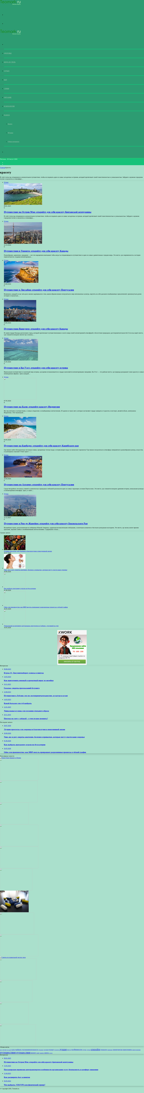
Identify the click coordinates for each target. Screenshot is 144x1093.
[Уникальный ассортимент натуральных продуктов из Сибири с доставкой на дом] (14, 624)
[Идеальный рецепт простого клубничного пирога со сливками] (19, 846)
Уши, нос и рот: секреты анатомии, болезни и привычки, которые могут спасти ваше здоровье (35, 570)
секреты (42, 1053)
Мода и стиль (9, 62)
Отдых (7, 71)
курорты (56, 1050)
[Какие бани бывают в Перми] (10, 758)
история (46, 1050)
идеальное (40, 1050)
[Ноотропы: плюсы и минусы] (14, 912)
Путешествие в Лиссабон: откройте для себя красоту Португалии (39, 290)
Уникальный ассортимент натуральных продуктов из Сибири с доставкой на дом (31, 626)
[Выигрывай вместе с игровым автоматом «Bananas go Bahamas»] (14, 1023)
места (69, 1050)
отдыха (88, 1050)
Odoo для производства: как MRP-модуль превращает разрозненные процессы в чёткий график (36, 607)
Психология (9, 106)
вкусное (5, 1050)
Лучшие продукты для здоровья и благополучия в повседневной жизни (28, 551)
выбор (13, 1050)
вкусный (9, 1049)
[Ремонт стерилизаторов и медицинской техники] (18, 1045)
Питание (7, 97)
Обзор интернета (13, 141)
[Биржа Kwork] (18, 979)
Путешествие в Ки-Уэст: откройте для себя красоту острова (36, 367)
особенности (76, 1049)
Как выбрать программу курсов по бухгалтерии (20, 588)
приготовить (127, 1050)
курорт (51, 1050)
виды (1, 1049)
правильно (109, 1050)
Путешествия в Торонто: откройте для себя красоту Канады (36, 251)
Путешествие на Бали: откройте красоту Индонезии (32, 406)
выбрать (18, 1050)
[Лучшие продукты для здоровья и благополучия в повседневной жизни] (14, 549)
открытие (104, 1050)
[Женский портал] (10, 4)
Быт (5, 80)
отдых (84, 1050)
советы (46, 1053)
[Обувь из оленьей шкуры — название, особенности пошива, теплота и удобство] (16, 890)
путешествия (23, 1052)
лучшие (63, 1049)
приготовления (136, 1050)
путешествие (8, 1052)
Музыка (10, 133)
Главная (2, 167)
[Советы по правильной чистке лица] (13, 957)
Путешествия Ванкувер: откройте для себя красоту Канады (36, 328)
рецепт (33, 1053)
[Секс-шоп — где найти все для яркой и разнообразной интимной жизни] (14, 824)
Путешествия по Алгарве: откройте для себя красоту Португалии (39, 484)
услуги (50, 1053)
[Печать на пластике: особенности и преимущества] (19, 802)
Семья (6, 88)
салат (37, 1053)
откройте (95, 1049)
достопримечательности (30, 1050)
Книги (10, 124)
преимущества (118, 1050)
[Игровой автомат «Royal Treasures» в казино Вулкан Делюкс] (16, 1001)
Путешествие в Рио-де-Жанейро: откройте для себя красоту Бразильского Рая (46, 523)
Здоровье (8, 53)
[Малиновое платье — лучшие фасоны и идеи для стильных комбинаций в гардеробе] (19, 955)
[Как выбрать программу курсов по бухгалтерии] (14, 587)
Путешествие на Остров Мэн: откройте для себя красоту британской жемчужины (47, 212)
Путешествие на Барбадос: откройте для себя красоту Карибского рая (41, 445)
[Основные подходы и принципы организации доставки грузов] (19, 868)
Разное (7, 115)
